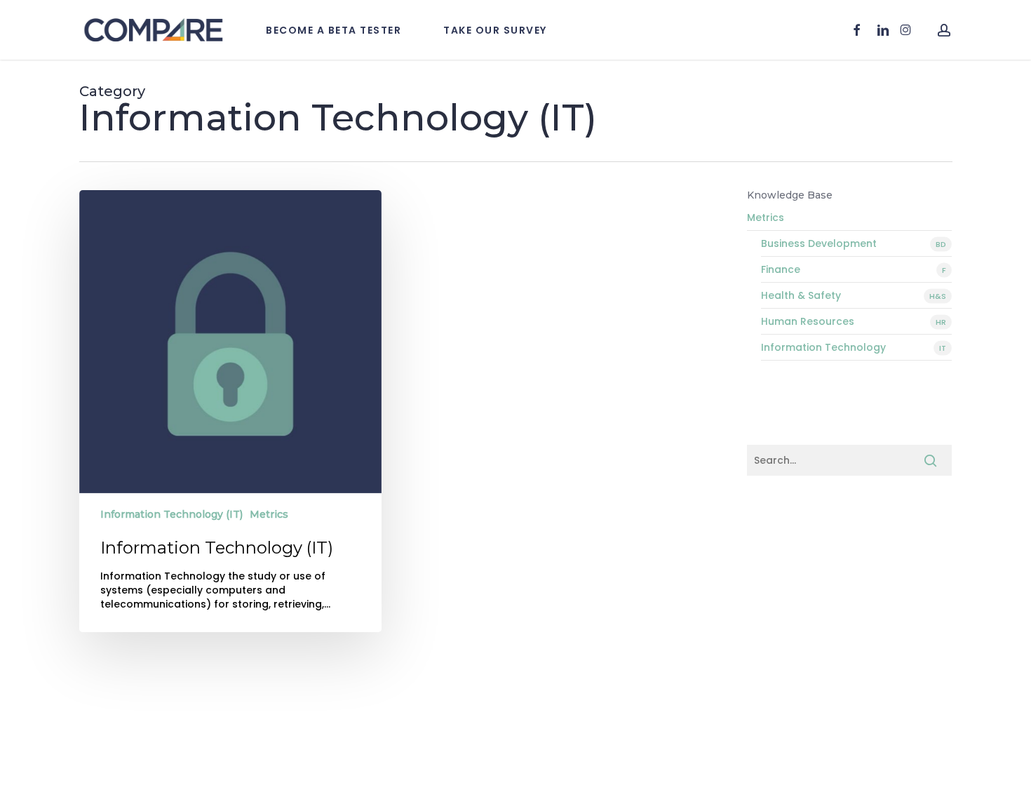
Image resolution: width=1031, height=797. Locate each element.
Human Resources (854, 321)
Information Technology (854, 347)
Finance (854, 269)
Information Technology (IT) (171, 514)
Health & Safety (854, 295)
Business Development (854, 243)
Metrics (269, 514)
